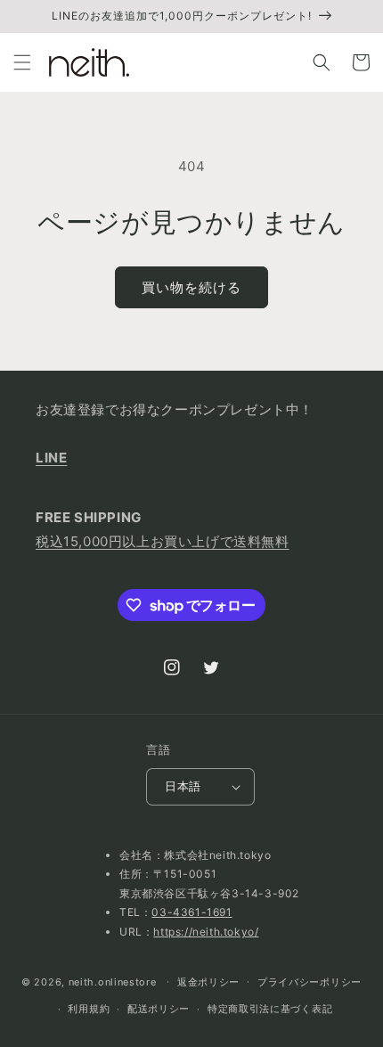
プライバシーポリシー (309, 982)
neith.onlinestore (113, 981)
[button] (22, 62)
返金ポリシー (208, 982)
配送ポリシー (158, 1008)
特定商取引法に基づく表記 (270, 1008)
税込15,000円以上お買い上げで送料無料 (162, 541)
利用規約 (89, 1008)
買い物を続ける (191, 287)
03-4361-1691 (191, 912)
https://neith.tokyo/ (205, 931)
